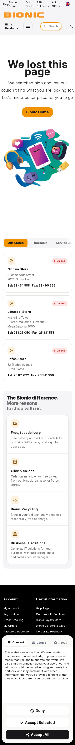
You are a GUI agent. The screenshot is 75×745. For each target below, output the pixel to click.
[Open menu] (27, 26)
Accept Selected (40, 723)
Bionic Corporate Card (50, 625)
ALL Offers (56, 4)
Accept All (40, 735)
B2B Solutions (43, 4)
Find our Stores (14, 4)
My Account (11, 608)
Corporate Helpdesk (49, 631)
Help (6, 4)
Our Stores (16, 243)
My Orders (10, 625)
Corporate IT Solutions (50, 614)
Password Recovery (17, 631)
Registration (11, 614)
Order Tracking (13, 619)
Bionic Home (37, 112)
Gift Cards (30, 4)
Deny (40, 711)
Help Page (42, 608)
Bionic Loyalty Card (48, 619)
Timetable (39, 243)
